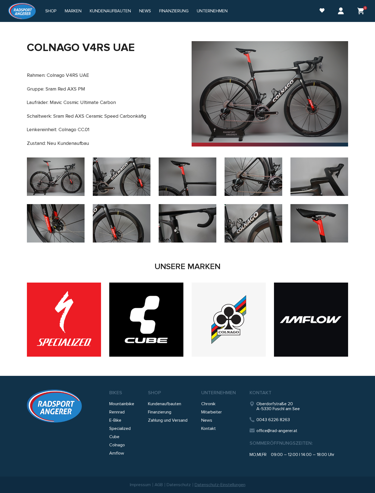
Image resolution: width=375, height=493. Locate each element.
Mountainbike (121, 404)
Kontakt (208, 428)
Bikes (115, 393)
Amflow (116, 453)
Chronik (208, 404)
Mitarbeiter (211, 412)
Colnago (117, 445)
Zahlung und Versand (168, 420)
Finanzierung (174, 11)
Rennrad (117, 412)
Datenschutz (179, 485)
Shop (51, 11)
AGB (159, 485)
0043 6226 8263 (273, 420)
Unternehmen (218, 393)
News (145, 11)
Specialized (120, 428)
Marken (73, 11)
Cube (114, 437)
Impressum (140, 485)
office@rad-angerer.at (276, 431)
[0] (360, 11)
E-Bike (115, 420)
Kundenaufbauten (110, 11)
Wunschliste (319, 11)
